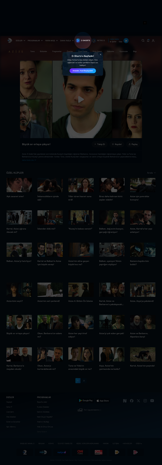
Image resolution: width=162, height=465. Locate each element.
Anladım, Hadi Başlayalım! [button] (83, 71)
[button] (100, 54)
